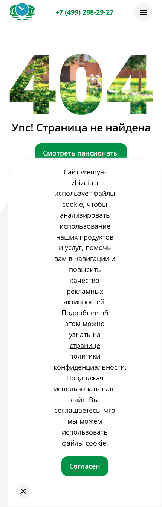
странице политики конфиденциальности (89, 356)
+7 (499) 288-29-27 (84, 12)
